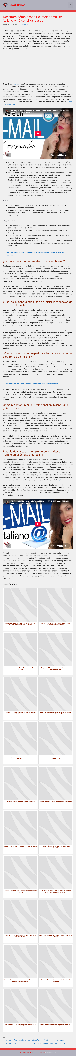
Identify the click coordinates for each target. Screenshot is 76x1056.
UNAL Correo (17, 4)
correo (16, 84)
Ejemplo (9, 1037)
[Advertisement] (38, 66)
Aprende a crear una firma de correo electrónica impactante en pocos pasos (36, 1043)
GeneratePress (50, 1053)
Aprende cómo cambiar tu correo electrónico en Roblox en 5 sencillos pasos (36, 1040)
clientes (62, 480)
